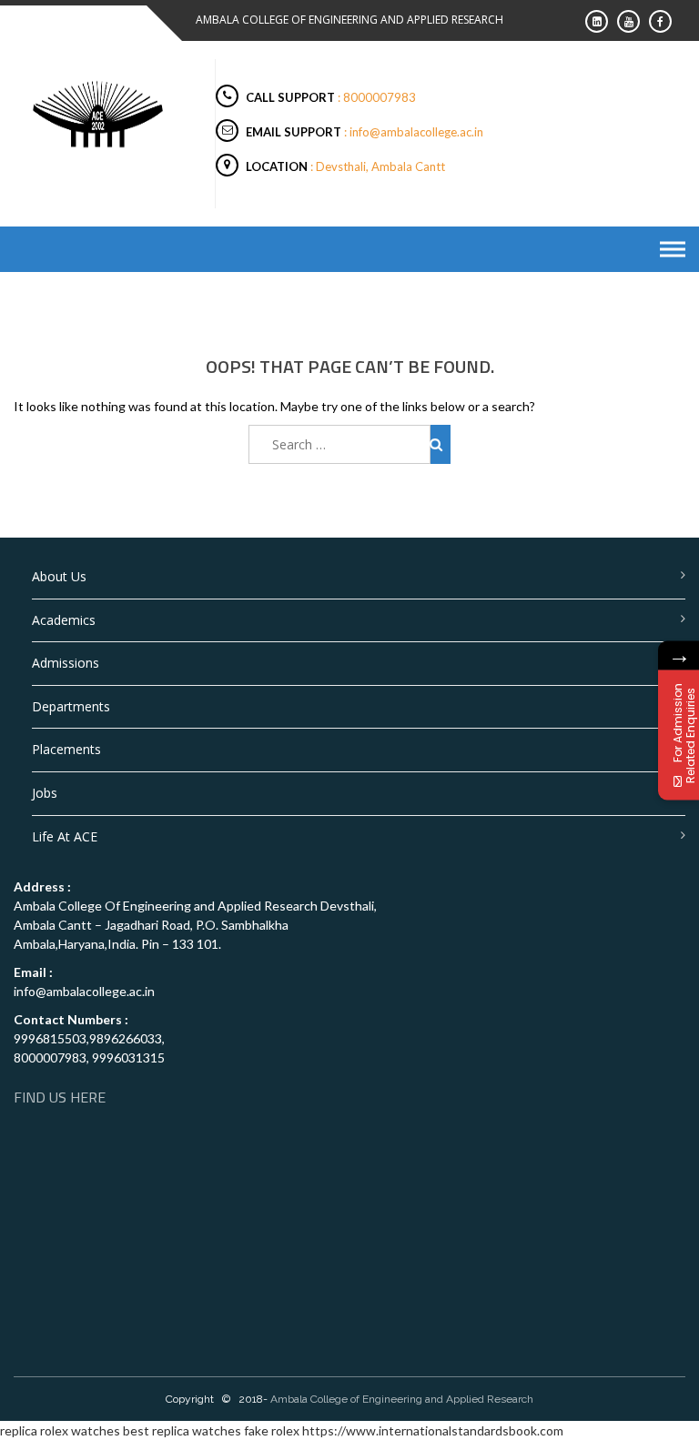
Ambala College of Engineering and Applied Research (401, 1399)
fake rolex (271, 1430)
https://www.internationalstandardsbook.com (432, 1430)
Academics (64, 620)
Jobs (44, 792)
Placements (66, 749)
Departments (71, 706)
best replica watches (182, 1430)
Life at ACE (64, 836)
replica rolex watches (60, 1430)
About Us (59, 576)
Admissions (65, 662)
